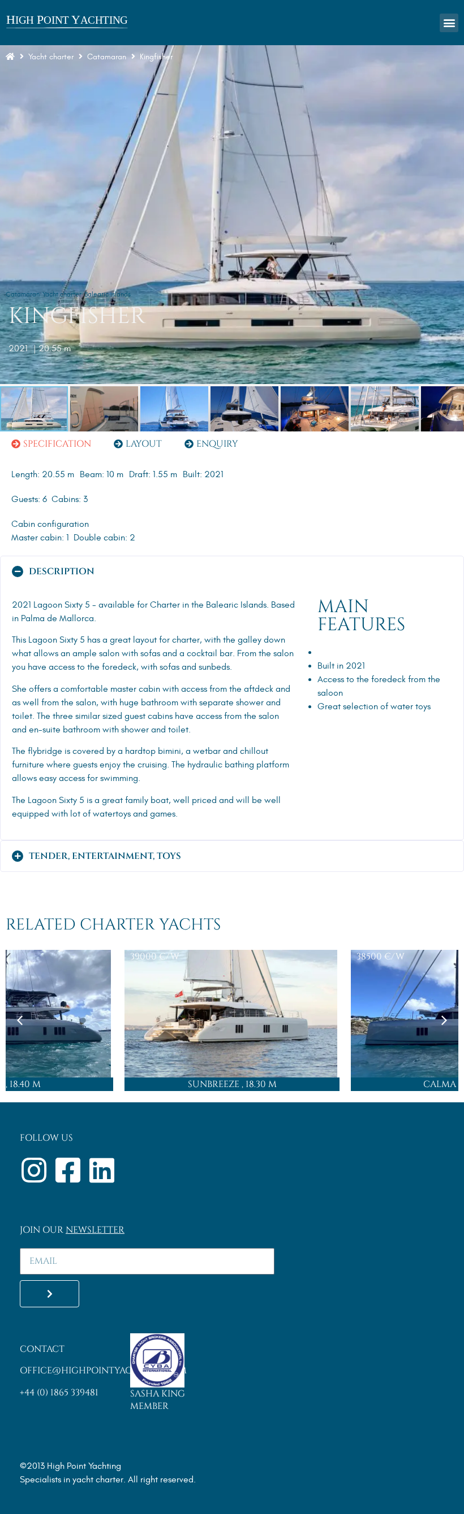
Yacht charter (51, 57)
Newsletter (95, 1230)
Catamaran (23, 294)
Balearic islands (107, 294)
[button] (449, 23)
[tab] (51, 443)
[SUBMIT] (49, 1293)
